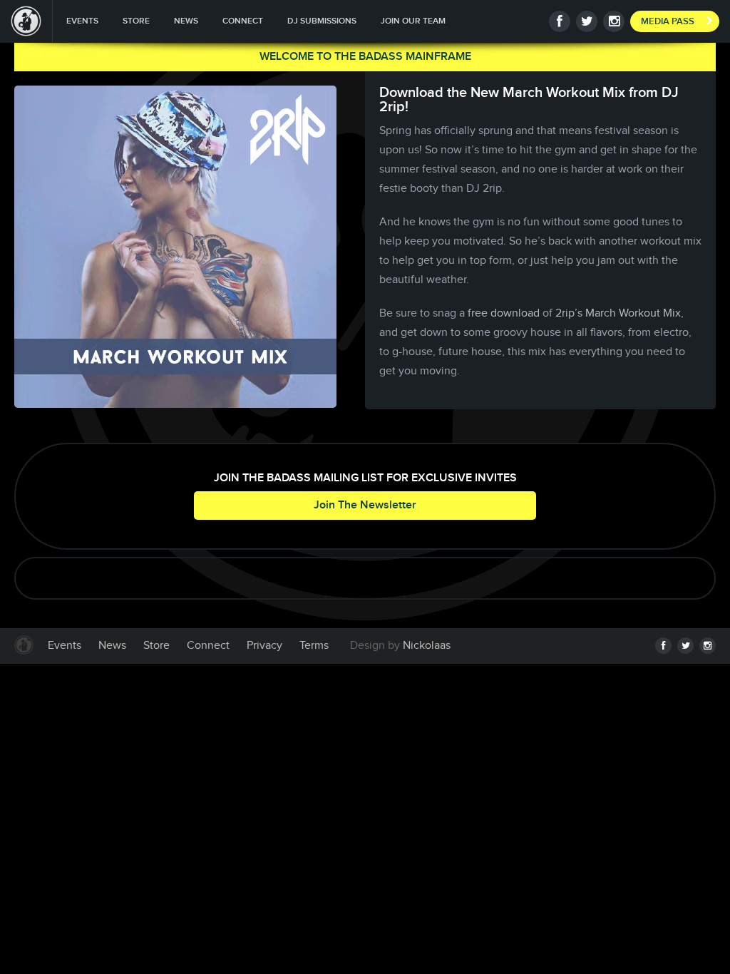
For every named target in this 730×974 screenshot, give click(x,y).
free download (504, 313)
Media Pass (667, 21)
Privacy (264, 645)
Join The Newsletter (365, 505)
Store (136, 21)
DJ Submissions (321, 21)
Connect (242, 21)
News (186, 21)
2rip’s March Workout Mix (618, 313)
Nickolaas (427, 645)
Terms (314, 645)
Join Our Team (413, 21)
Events (82, 21)
